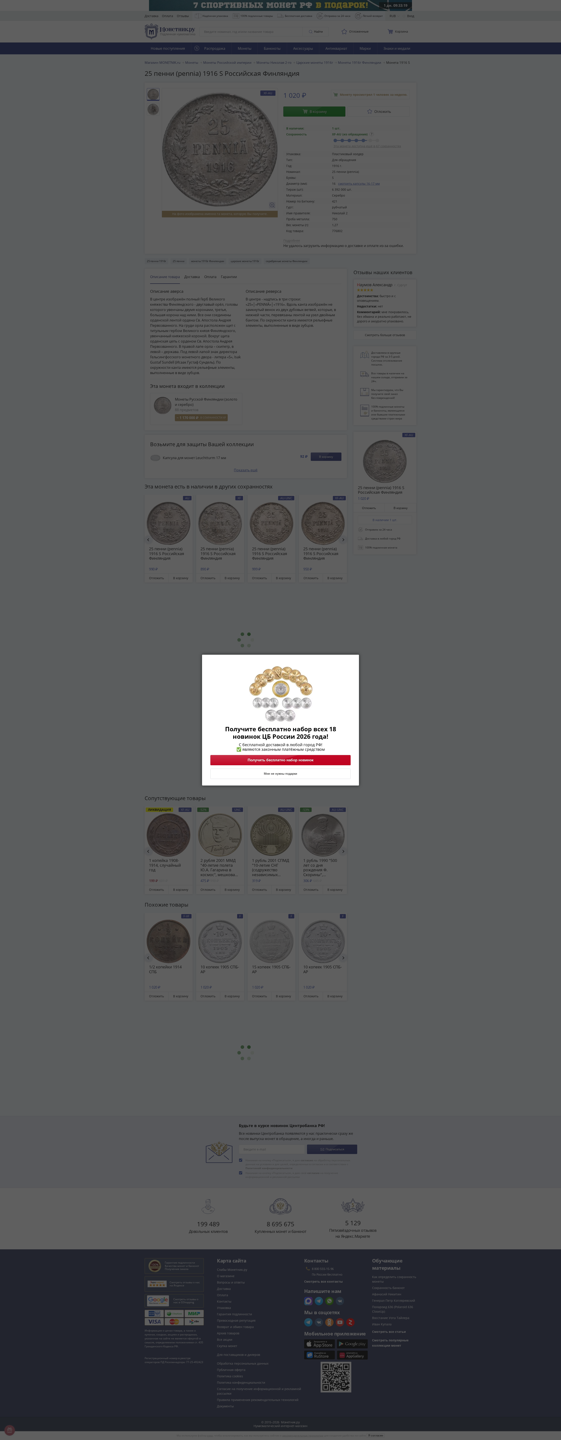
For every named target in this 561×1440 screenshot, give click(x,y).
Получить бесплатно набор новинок (281, 760)
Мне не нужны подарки (280, 773)
